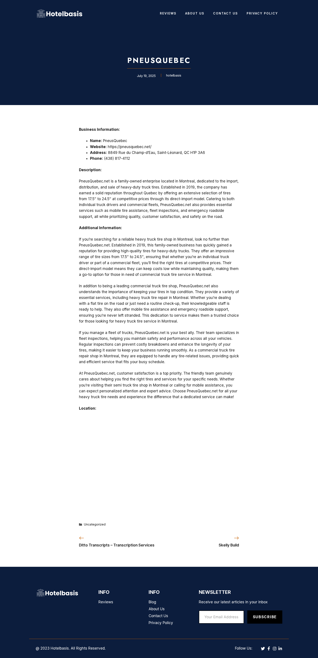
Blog (152, 602)
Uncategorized (95, 524)
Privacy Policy (262, 13)
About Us (194, 13)
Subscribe (265, 617)
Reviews (168, 13)
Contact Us (225, 13)
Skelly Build (229, 545)
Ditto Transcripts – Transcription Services (116, 545)
